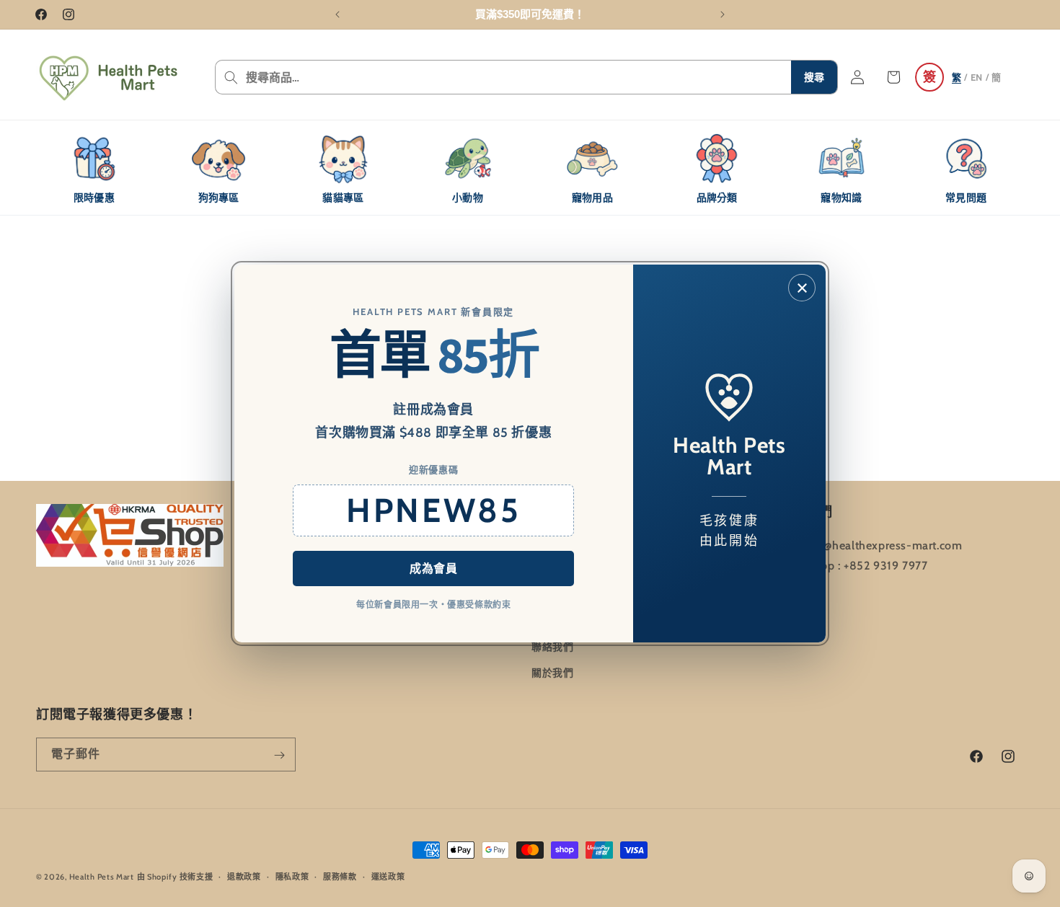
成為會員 (433, 568)
